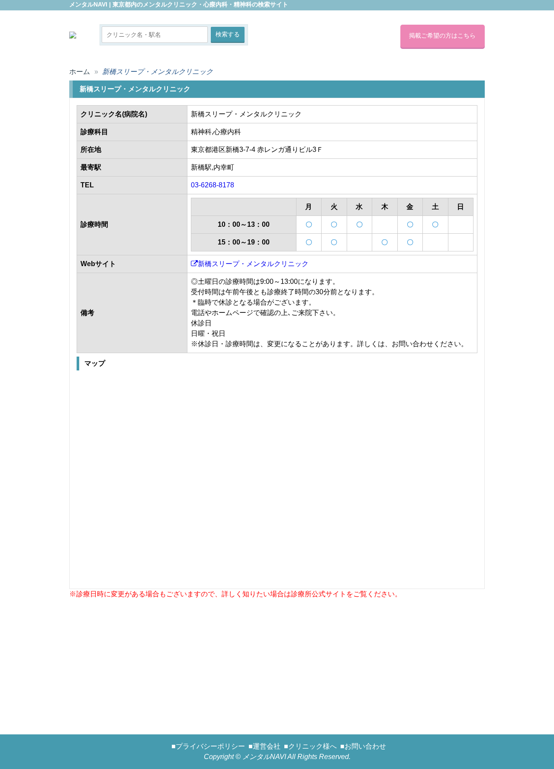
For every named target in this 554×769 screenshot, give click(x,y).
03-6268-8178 (212, 185)
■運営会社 (264, 746)
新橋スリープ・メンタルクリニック (253, 263)
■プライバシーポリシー (208, 746)
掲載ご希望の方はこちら (442, 35)
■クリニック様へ (310, 746)
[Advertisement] (277, 660)
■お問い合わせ (363, 746)
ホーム (79, 71)
